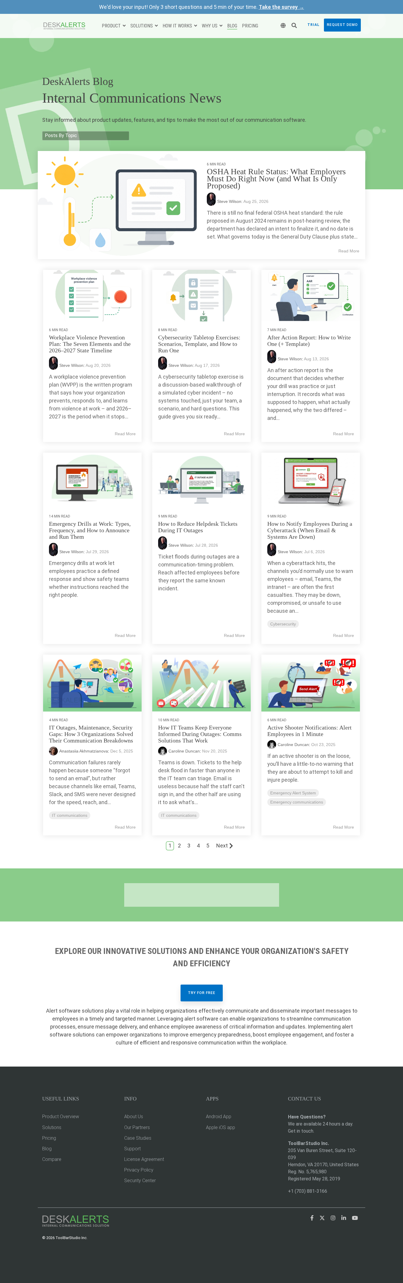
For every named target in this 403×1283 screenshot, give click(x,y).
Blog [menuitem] (47, 1148)
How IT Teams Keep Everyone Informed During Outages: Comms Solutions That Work (200, 734)
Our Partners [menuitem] (137, 1127)
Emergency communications (296, 802)
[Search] (294, 26)
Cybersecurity (283, 624)
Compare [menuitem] (51, 1159)
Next (222, 845)
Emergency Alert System (293, 793)
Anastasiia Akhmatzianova (83, 751)
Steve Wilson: (230, 201)
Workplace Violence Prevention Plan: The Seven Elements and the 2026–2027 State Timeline (90, 344)
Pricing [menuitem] (49, 1138)
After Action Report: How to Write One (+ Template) (309, 340)
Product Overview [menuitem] (60, 1116)
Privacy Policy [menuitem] (138, 1170)
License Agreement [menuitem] (144, 1159)
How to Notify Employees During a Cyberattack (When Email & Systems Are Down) (309, 530)
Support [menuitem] (132, 1148)
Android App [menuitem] (218, 1116)
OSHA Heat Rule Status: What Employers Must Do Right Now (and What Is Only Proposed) (276, 178)
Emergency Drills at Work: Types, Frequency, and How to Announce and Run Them (90, 530)
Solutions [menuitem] (51, 1127)
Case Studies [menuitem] (137, 1138)
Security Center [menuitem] (140, 1180)
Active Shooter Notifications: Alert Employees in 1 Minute (309, 730)
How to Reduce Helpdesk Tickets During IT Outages (197, 526)
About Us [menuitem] (133, 1116)
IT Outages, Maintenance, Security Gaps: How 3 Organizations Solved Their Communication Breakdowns (91, 734)
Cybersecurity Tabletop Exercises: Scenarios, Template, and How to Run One (199, 344)
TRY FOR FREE (201, 993)
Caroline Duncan (184, 751)
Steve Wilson (71, 365)
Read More (348, 251)
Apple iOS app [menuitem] (220, 1127)
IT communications (69, 815)
